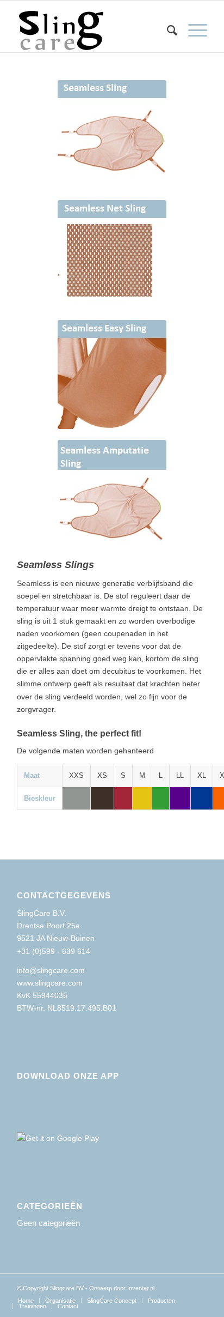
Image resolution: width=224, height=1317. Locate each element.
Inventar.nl (140, 1288)
